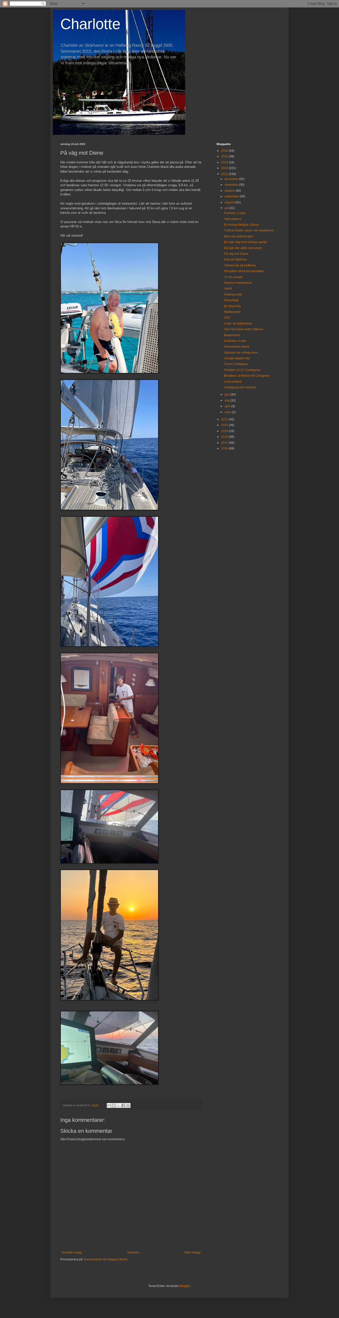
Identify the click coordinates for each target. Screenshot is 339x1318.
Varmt (228, 288)
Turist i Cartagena (236, 364)
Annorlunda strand (236, 346)
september (232, 196)
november (232, 184)
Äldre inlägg (192, 1252)
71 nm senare (233, 277)
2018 (225, 437)
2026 (225, 150)
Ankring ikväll (233, 294)
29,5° (227, 317)
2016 (225, 448)
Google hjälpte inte (237, 358)
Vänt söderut (232, 219)
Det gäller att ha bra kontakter (244, 271)
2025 (225, 156)
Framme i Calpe (235, 213)
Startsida (133, 1252)
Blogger (185, 1286)
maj (227, 400)
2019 (225, 431)
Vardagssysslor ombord (240, 387)
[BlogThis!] (113, 1105)
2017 (225, 442)
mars (228, 412)
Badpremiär (232, 335)
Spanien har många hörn (241, 352)
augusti (230, 202)
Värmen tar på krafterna (240, 265)
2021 (225, 419)
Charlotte (90, 24)
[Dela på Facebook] (123, 1105)
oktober (230, 190)
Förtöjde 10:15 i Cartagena (242, 370)
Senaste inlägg (72, 1252)
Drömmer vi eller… (236, 341)
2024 (225, 162)
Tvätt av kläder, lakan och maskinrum (249, 230)
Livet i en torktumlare (238, 323)
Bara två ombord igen (238, 236)
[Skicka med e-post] (109, 1105)
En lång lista (232, 306)
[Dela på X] (118, 1105)
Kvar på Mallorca (235, 259)
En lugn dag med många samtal (245, 242)
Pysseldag (231, 300)
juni (227, 394)
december (232, 179)
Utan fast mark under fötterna (243, 329)
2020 (225, 425)
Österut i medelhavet (238, 283)
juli (227, 208)
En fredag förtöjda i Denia (241, 224)
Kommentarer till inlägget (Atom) (105, 1259)
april (228, 406)
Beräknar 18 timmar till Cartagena (247, 375)
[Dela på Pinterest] (128, 1105)
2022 (225, 174)
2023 (225, 168)
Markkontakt (232, 312)
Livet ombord (233, 381)
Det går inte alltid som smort (243, 248)
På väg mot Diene (236, 254)
